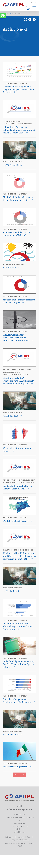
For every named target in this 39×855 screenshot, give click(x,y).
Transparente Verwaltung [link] (19, 840)
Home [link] (10, 13)
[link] (3, 15)
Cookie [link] (29, 837)
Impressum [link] (20, 837)
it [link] (35, 3)
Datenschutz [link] (9, 837)
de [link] (32, 3)
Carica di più (19, 775)
